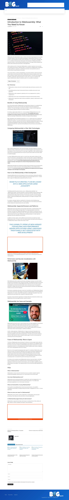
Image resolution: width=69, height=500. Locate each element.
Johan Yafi (10, 26)
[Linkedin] (60, 1)
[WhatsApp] (15, 29)
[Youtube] (63, 1)
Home (8, 18)
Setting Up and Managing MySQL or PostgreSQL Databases (15, 431)
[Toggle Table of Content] (17, 81)
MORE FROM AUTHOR (19, 444)
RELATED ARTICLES (11, 444)
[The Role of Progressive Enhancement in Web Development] (37, 450)
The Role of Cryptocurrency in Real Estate (36, 430)
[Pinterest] (13, 29)
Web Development (18, 18)
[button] (6, 10)
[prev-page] (8, 458)
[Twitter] (61, 1)
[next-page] (9, 458)
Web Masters (12, 18)
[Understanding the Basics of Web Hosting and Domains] (13, 450)
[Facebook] (58, 1)
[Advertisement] (45, 5)
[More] (18, 29)
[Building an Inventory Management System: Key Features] (25, 450)
